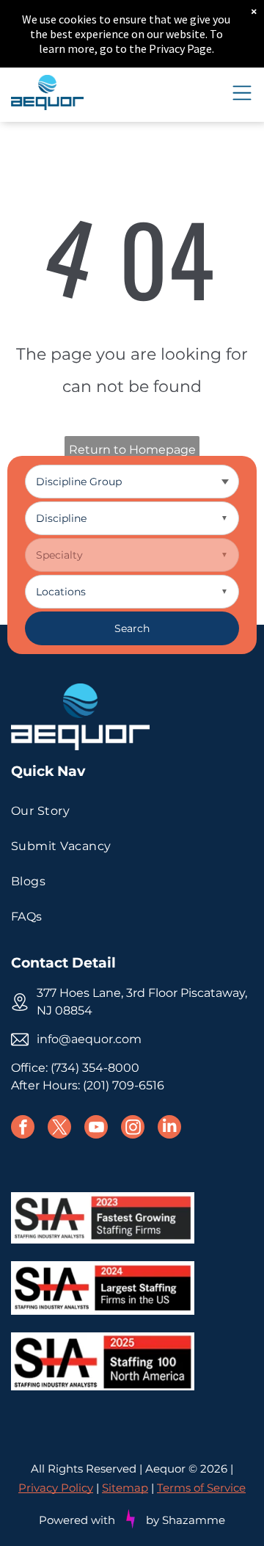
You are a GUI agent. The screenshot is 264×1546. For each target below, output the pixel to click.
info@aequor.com (89, 1039)
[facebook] (22, 1128)
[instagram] (132, 1128)
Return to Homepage (132, 450)
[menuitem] (132, 811)
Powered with (77, 1520)
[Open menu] (242, 93)
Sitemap (125, 1488)
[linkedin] (169, 1128)
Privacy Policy (55, 1488)
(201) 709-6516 (123, 1085)
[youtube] (96, 1128)
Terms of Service (201, 1488)
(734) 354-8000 (95, 1068)
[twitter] (59, 1128)
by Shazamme (185, 1520)
